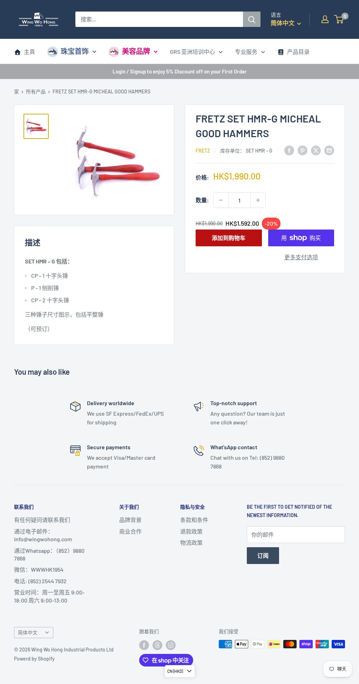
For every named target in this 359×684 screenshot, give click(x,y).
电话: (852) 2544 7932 (40, 581)
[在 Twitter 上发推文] (316, 149)
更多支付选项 (301, 257)
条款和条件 (194, 519)
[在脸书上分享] (289, 149)
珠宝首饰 (75, 51)
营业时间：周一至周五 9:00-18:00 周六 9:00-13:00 (49, 596)
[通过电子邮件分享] (329, 149)
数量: (202, 200)
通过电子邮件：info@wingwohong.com (43, 535)
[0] (339, 19)
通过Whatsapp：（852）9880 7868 (49, 554)
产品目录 (298, 51)
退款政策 (191, 531)
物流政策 (191, 542)
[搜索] (251, 19)
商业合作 (130, 531)
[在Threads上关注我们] (157, 645)
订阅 (263, 555)
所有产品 (36, 91)
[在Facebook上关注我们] (144, 645)
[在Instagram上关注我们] (171, 645)
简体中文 (28, 632)
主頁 (29, 51)
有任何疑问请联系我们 (42, 519)
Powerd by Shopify (34, 659)
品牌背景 (130, 519)
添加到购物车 (228, 237)
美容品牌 (136, 51)
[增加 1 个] (258, 200)
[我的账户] (324, 19)
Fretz (203, 151)
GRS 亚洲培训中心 (192, 51)
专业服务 (246, 51)
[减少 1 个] (221, 200)
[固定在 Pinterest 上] (302, 149)
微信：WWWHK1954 (38, 569)
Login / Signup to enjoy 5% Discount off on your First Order (180, 71)
